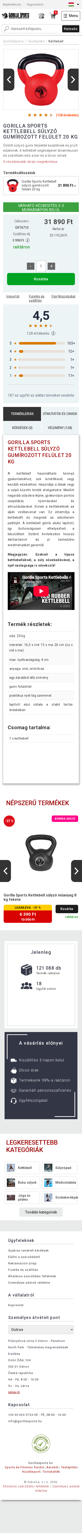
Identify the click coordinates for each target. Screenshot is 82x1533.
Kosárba (41, 279)
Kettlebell (56, 41)
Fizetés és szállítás (36, 298)
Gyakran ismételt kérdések (28, 1250)
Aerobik (52, 1467)
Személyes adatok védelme (29, 1282)
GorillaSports (13, 41)
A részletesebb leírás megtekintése (30, 162)
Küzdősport (31, 1471)
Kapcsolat (16, 1305)
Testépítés (36, 41)
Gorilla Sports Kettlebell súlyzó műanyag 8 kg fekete (40, 897)
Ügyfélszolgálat (63, 296)
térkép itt (14, 1392)
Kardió (39, 1467)
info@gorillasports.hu (25, 1421)
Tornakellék (51, 1471)
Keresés (70, 29)
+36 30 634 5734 (20, 1414)
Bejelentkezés (12, 4)
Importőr (13, 296)
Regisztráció (35, 4)
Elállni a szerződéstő (24, 1257)
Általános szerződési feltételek (32, 1276)
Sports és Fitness (18, 1467)
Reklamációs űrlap (22, 1263)
